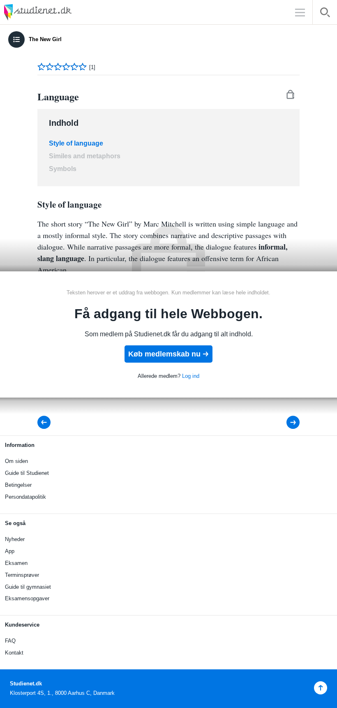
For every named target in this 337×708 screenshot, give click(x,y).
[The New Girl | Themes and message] (287, 422)
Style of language (76, 143)
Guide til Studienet (27, 473)
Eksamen (16, 563)
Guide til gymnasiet (28, 587)
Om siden (16, 461)
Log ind (190, 376)
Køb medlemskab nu (164, 354)
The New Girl (45, 39)
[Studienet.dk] (57, 12)
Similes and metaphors (84, 156)
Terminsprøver (22, 575)
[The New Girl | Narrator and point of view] (46, 422)
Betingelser (18, 485)
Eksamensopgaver (27, 598)
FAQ (10, 641)
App (9, 551)
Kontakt (14, 653)
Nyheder (15, 539)
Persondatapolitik (25, 497)
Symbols (62, 168)
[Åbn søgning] (325, 13)
